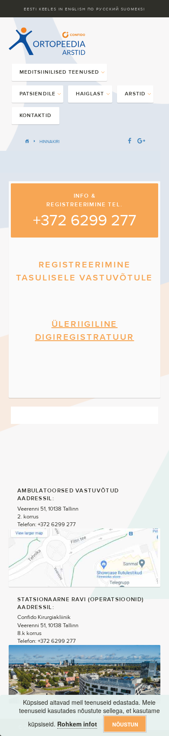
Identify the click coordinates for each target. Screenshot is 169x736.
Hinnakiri (49, 141)
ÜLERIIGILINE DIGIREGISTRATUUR (84, 330)
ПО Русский (103, 9)
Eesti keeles (40, 9)
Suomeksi (133, 9)
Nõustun (125, 724)
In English (72, 9)
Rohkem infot (77, 724)
